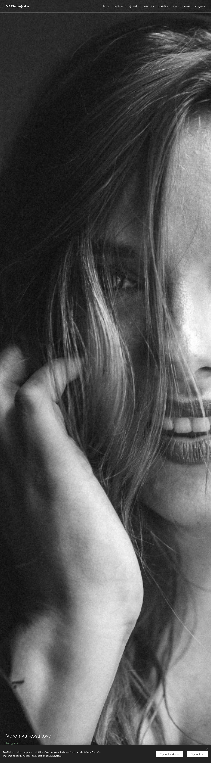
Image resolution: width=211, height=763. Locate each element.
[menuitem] (107, 6)
